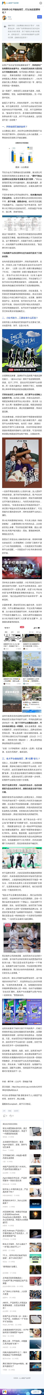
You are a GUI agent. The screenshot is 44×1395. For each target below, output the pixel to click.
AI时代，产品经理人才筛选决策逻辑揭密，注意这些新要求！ (15, 1305)
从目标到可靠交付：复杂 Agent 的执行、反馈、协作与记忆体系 (15, 1144)
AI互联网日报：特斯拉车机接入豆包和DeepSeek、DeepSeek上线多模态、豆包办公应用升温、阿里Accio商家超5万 (15, 1217)
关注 (39, 17)
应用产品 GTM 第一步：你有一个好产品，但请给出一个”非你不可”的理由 (15, 1319)
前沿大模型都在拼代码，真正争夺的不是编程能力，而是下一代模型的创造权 (15, 1131)
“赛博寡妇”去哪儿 (10, 1267)
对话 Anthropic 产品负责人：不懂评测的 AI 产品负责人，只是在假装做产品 (15, 1233)
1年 (4, 1111)
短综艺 (16, 1111)
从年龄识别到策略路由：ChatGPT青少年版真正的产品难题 (15, 1280)
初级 (9, 1111)
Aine (9, 17)
